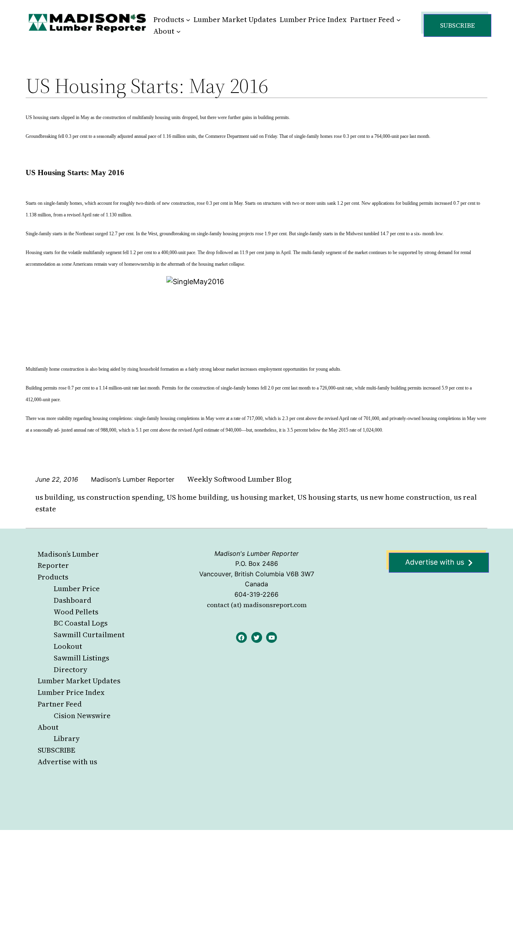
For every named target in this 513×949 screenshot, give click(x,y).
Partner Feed (60, 704)
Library (67, 738)
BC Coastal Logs (80, 623)
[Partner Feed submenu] (398, 20)
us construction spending (120, 497)
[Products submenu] (188, 20)
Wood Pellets (76, 612)
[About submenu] (178, 31)
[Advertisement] (240, 889)
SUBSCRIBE (56, 750)
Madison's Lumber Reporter (256, 553)
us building (54, 497)
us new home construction (405, 497)
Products (53, 577)
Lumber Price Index (71, 692)
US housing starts (327, 497)
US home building (197, 497)
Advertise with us (67, 762)
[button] (457, 25)
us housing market (262, 497)
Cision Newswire (82, 716)
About (48, 727)
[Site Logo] (87, 22)
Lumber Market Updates (79, 681)
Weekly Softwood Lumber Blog (239, 479)
